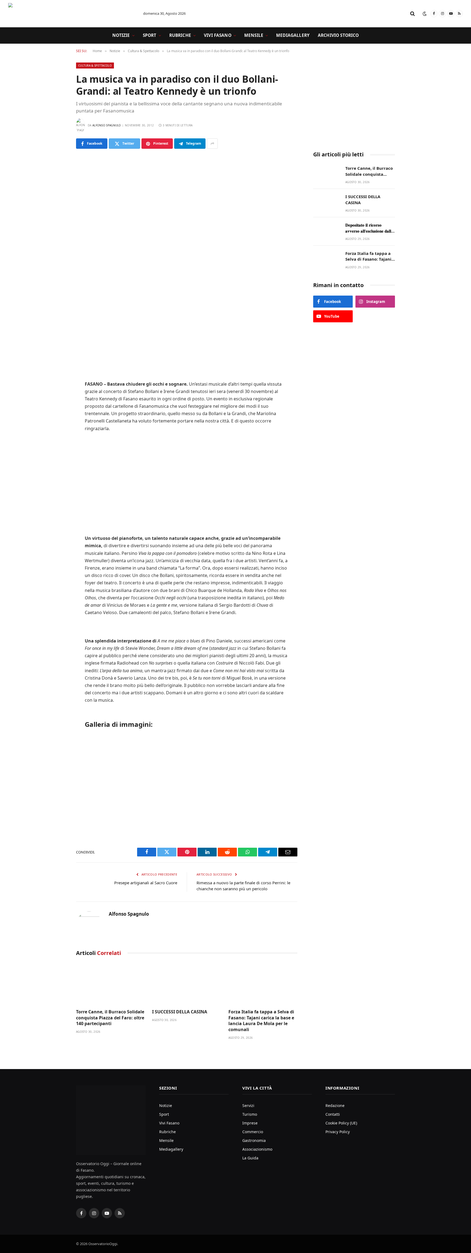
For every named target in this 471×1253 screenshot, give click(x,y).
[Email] (57, 376)
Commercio (252, 1131)
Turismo (249, 1114)
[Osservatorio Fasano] (71, 13)
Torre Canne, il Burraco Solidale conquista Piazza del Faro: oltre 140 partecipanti (110, 1018)
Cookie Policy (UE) (341, 1123)
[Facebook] (57, 307)
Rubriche (180, 35)
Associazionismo (257, 1149)
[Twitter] (57, 321)
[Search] (412, 13)
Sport (149, 35)
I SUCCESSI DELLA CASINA (179, 1012)
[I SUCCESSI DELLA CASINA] (186, 984)
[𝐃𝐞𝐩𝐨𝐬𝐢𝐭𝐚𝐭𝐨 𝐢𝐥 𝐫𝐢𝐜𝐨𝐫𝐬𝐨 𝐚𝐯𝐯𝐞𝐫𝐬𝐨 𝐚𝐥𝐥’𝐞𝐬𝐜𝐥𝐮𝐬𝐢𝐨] (326, 231)
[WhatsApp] (57, 362)
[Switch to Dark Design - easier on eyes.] (424, 13)
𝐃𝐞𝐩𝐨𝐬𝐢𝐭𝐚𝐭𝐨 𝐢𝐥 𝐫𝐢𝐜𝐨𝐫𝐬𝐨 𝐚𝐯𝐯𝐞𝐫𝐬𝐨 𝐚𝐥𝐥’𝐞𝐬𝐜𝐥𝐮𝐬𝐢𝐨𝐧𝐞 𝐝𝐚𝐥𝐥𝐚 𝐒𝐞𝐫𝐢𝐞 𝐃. (369, 228)
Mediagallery (293, 35)
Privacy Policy (337, 1131)
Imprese (250, 1123)
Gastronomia (254, 1140)
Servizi (248, 1105)
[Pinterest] (57, 348)
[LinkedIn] (57, 334)
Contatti (332, 1114)
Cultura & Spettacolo (95, 65)
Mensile (253, 35)
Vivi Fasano (217, 35)
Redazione (335, 1105)
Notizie (121, 35)
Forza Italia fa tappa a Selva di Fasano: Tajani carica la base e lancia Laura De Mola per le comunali (261, 1020)
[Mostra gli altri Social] (212, 143)
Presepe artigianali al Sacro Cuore (145, 882)
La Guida (250, 1157)
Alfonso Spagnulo (106, 125)
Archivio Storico (338, 35)
